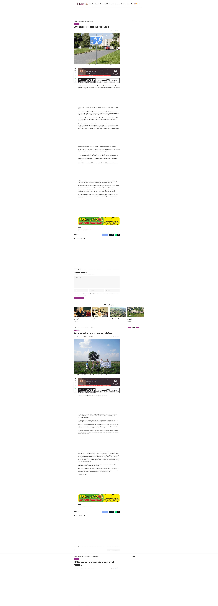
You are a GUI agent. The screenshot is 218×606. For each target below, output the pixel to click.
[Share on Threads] (118, 235)
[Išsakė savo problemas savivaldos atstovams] (82, 312)
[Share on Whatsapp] (75, 78)
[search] (139, 4)
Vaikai (92, 506)
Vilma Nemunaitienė (80, 30)
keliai (88, 229)
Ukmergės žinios (80, 336)
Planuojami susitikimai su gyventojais (99, 318)
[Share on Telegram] (119, 30)
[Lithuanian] (136, 3)
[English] (135, 3)
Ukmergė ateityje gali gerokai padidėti (117, 318)
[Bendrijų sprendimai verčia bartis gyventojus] (135, 312)
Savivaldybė (77, 315)
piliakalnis (84, 506)
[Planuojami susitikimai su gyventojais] (100, 312)
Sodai (90, 229)
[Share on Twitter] (117, 30)
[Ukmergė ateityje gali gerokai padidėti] (118, 312)
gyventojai (85, 229)
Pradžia (75, 21)
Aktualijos (113, 315)
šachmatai (89, 506)
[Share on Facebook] (115, 30)
